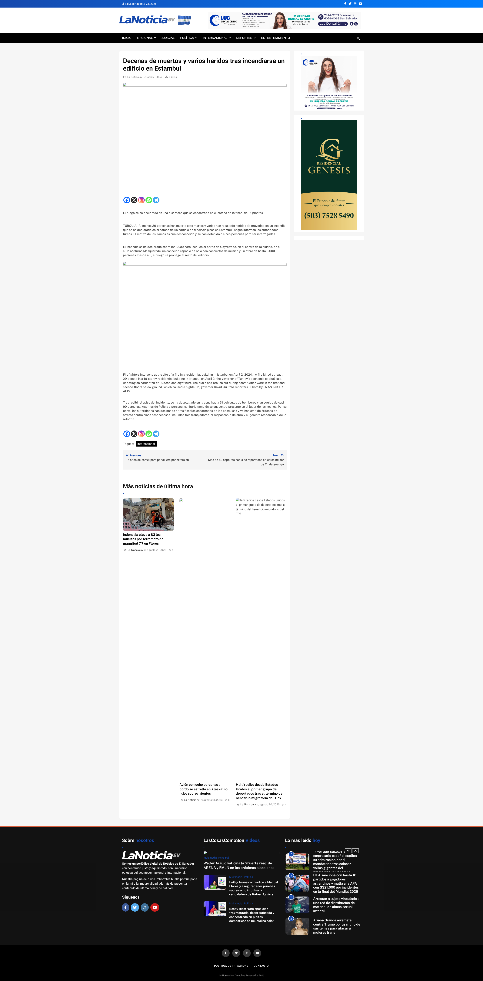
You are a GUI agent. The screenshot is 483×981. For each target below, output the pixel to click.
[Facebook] (126, 200)
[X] (134, 200)
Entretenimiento (275, 38)
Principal (223, 857)
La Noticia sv (134, 77)
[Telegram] (156, 200)
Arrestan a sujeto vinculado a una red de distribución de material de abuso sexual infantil (336, 883)
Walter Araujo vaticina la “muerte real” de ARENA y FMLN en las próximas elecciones (239, 865)
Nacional (145, 38)
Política (187, 38)
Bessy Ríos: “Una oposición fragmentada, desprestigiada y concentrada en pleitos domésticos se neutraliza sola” (251, 915)
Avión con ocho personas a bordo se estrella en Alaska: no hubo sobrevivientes (203, 789)
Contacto (261, 965)
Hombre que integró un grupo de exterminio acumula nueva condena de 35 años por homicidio (336, 926)
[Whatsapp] (148, 200)
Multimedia (210, 857)
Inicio (127, 38)
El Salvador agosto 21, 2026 (139, 4)
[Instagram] (141, 200)
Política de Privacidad (231, 965)
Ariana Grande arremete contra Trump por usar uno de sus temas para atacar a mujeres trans (336, 905)
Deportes (244, 38)
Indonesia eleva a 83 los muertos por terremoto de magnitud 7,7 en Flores (143, 539)
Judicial (168, 38)
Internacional (215, 38)
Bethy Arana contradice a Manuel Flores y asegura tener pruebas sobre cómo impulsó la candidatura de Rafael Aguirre (253, 888)
